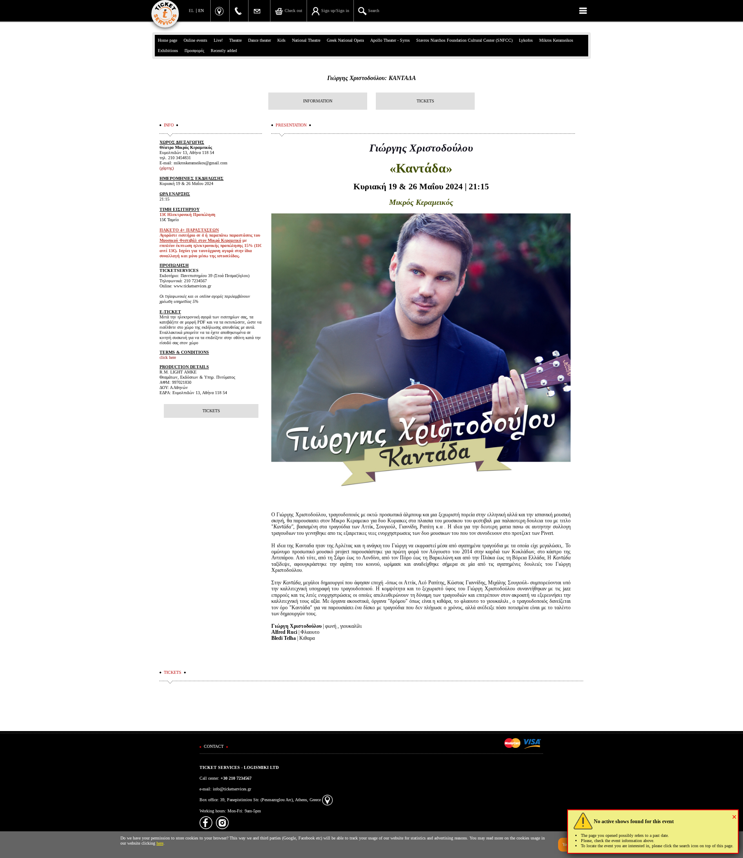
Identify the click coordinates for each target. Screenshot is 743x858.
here (160, 843)
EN (201, 10)
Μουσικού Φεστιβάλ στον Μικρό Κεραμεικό (200, 240)
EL (191, 10)
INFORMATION (317, 101)
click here (168, 357)
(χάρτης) (167, 168)
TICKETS (425, 101)
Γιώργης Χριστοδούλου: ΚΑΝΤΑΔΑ (371, 78)
